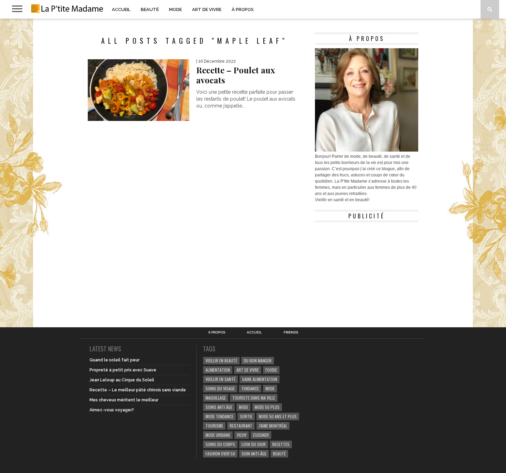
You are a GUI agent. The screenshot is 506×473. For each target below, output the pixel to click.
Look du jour (254, 444)
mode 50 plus (267, 407)
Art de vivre (206, 9)
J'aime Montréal (273, 426)
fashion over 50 (220, 453)
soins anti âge (218, 407)
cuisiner (261, 435)
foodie (271, 370)
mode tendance (219, 416)
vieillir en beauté (221, 360)
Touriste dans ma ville (253, 398)
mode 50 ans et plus (278, 416)
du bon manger (258, 360)
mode (270, 388)
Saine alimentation (259, 379)
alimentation (217, 370)
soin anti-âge (254, 453)
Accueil (121, 9)
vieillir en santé (220, 379)
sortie (246, 416)
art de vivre (247, 370)
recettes (280, 444)
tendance (250, 388)
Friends (291, 332)
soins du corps (220, 444)
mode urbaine (217, 435)
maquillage (215, 398)
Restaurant (241, 426)
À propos (243, 9)
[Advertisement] (366, 269)
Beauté (150, 9)
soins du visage (220, 388)
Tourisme (214, 426)
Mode (175, 9)
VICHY (241, 435)
